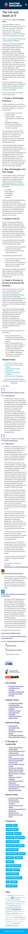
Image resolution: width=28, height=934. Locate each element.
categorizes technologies (17, 185)
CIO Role (22, 897)
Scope (22, 919)
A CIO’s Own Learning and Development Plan (16, 799)
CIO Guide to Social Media (16, 686)
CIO (12, 897)
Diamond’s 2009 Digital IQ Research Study (16, 761)
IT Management (18, 857)
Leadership (16, 869)
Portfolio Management (9, 917)
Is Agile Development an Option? (16, 641)
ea (14, 903)
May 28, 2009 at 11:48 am (17, 392)
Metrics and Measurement (11, 873)
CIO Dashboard (13, 381)
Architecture (9, 833)
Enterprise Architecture (14, 905)
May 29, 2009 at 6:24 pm (11, 440)
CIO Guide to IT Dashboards (16, 692)
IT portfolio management (16, 911)
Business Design (9, 837)
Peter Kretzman (5, 392)
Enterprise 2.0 (18, 903)
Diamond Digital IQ (9, 903)
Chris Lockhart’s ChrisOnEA (16, 759)
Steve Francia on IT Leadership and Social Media (17, 785)
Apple (15, 825)
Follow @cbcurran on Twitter (13, 650)
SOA (7, 881)
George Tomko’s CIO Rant (16, 772)
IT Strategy (8, 869)
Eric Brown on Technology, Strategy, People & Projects (16, 769)
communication (8, 901)
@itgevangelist (9, 444)
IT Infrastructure (16, 907)
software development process (17, 921)
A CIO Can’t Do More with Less (14, 363)
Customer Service (15, 901)
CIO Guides (16, 841)
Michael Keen (5, 573)
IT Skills (23, 911)
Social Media (13, 881)
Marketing (7, 915)
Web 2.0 (17, 925)
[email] (22, 19)
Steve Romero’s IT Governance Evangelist (15, 789)
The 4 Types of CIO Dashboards (14, 376)
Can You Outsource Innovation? (14, 802)
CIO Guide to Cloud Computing (14, 689)
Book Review (17, 833)
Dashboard (22, 901)
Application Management (11, 829)
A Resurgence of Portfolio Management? (12, 369)
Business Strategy (19, 837)
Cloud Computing (9, 845)
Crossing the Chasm (8, 183)
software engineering (9, 923)
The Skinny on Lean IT (15, 711)
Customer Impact (19, 845)
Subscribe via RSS (11, 645)
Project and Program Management (13, 877)
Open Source (14, 915)
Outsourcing (20, 915)
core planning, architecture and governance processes (13, 294)
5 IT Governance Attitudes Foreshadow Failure (16, 704)
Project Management (20, 917)
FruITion (4, 30)
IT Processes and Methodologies (13, 865)
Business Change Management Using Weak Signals (16, 815)
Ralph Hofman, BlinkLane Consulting (11, 594)
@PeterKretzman (10, 395)
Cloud (9, 899)
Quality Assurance (9, 919)
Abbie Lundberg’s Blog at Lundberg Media (16, 748)
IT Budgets (22, 853)
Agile (6, 895)
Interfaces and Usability (11, 853)
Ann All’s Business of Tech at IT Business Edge (17, 752)
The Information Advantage (16, 735)
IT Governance (9, 857)
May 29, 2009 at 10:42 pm (16, 573)
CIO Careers (8, 841)
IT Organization (9, 861)
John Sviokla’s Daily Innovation (14, 729)
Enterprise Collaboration (11, 849)
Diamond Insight (13, 726)
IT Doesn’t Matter (7, 41)
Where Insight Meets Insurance (17, 737)
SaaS (19, 919)
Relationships (15, 919)
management (20, 913)
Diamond (17, 208)
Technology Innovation (11, 886)
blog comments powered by (11, 633)
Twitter (13, 925)
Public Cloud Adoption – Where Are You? (15, 717)
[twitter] (4, 21)
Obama (10, 915)
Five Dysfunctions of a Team (16, 36)
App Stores (8, 825)
